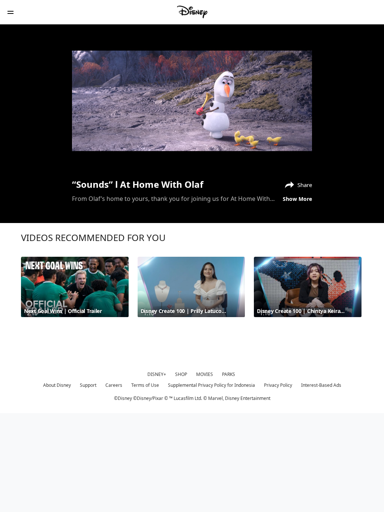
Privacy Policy (278, 385)
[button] (10, 12)
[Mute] (103, 158)
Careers (113, 385)
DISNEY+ (156, 374)
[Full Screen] (294, 158)
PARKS (228, 374)
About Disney (57, 385)
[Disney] (192, 12)
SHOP (181, 374)
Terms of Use (145, 385)
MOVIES (204, 374)
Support (88, 385)
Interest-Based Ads (321, 385)
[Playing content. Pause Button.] (87, 158)
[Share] (262, 158)
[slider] (192, 147)
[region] (192, 100)
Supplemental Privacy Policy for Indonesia (211, 385)
